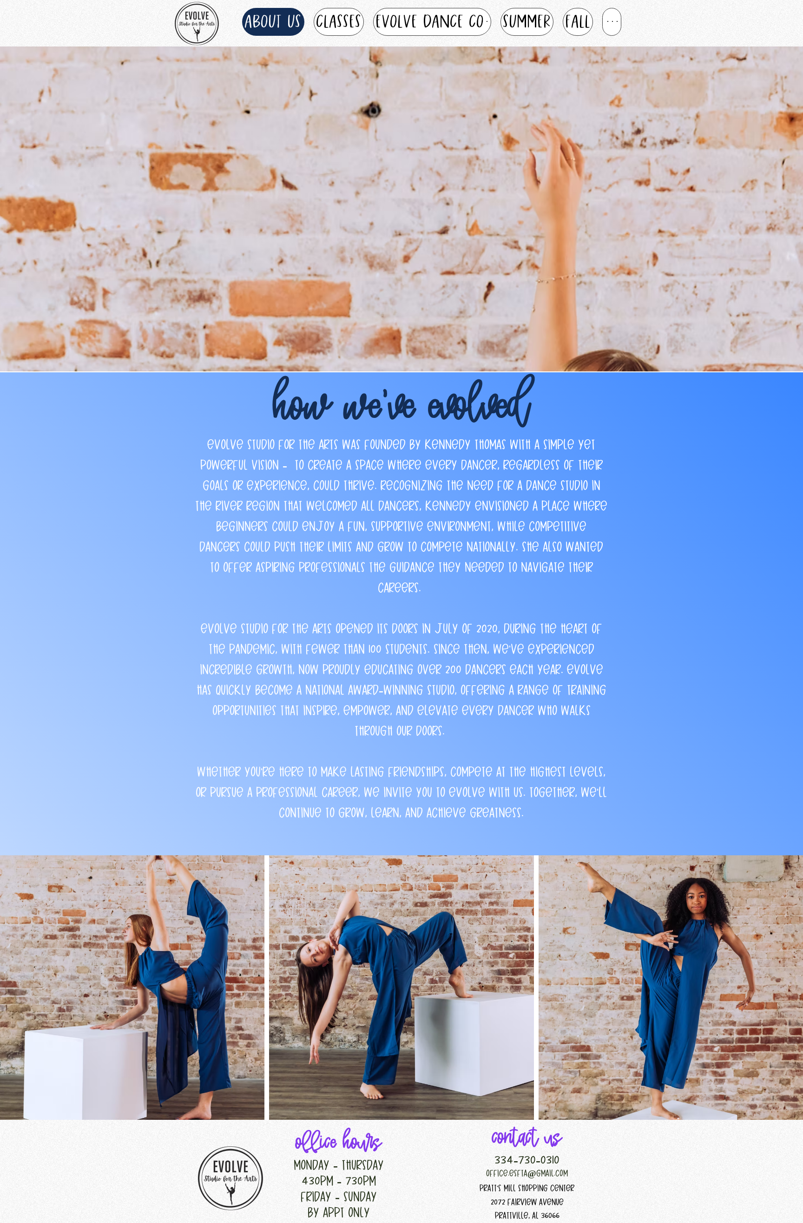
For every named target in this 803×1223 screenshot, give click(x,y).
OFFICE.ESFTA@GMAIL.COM (527, 1174)
